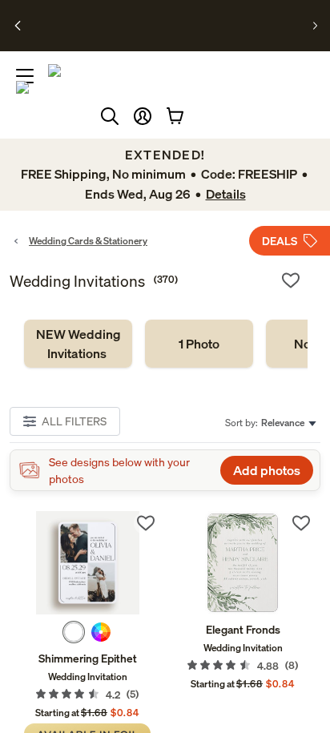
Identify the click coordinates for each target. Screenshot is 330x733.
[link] (78, 344)
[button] (142, 116)
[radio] (73, 632)
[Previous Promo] (18, 25)
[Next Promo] (315, 25)
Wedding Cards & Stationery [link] (88, 241)
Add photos (266, 470)
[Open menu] (25, 76)
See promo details (170, 32)
